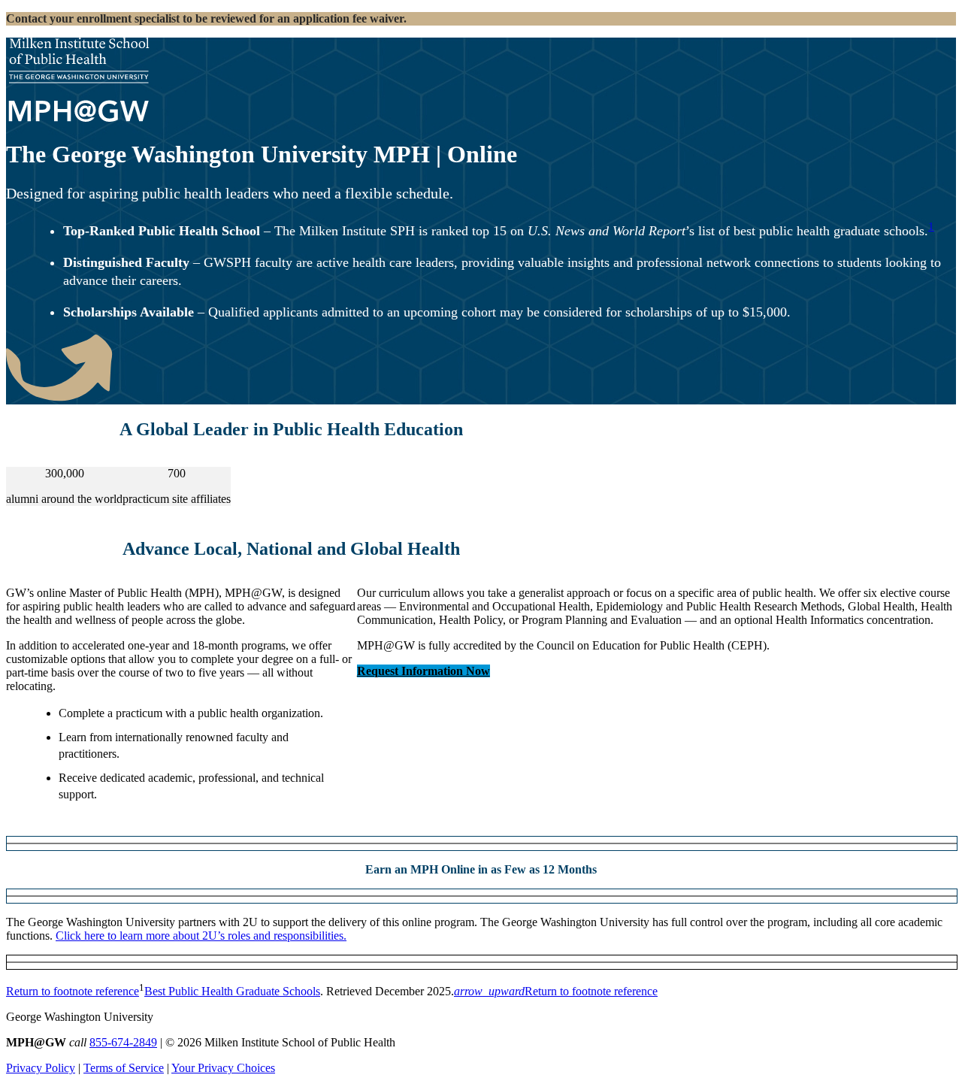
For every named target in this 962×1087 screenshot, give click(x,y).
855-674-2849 (123, 1042)
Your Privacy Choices (223, 1067)
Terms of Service (123, 1067)
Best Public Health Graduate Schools (232, 991)
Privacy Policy (40, 1067)
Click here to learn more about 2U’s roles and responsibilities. (201, 935)
